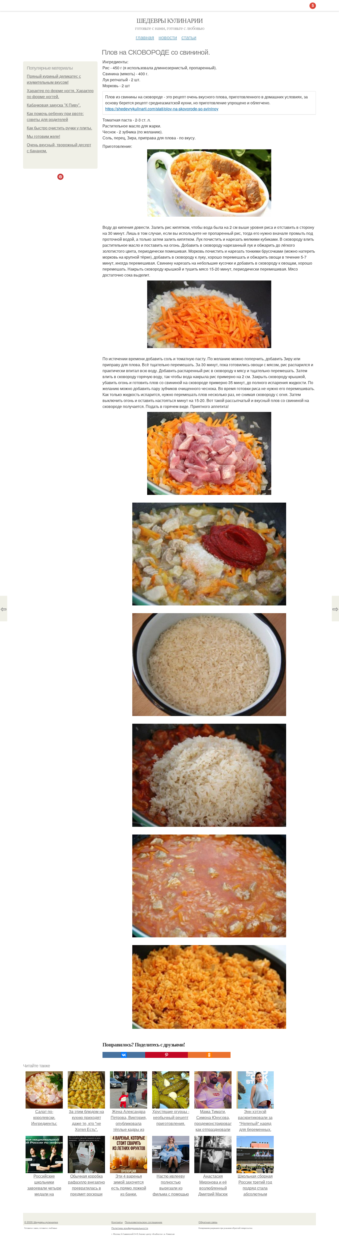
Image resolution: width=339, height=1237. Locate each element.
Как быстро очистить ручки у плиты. (59, 128)
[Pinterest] (166, 1055)
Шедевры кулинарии (169, 20)
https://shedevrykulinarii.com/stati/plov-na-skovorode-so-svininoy (161, 109)
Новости (168, 37)
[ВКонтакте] (123, 1055)
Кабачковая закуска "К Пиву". (54, 105)
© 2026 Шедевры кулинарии (41, 1222)
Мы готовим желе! (43, 136)
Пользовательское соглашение (143, 1222)
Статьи (188, 37)
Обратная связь (208, 1222)
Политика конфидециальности (129, 1228)
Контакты (117, 1222)
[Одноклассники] (209, 1055)
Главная (145, 37)
